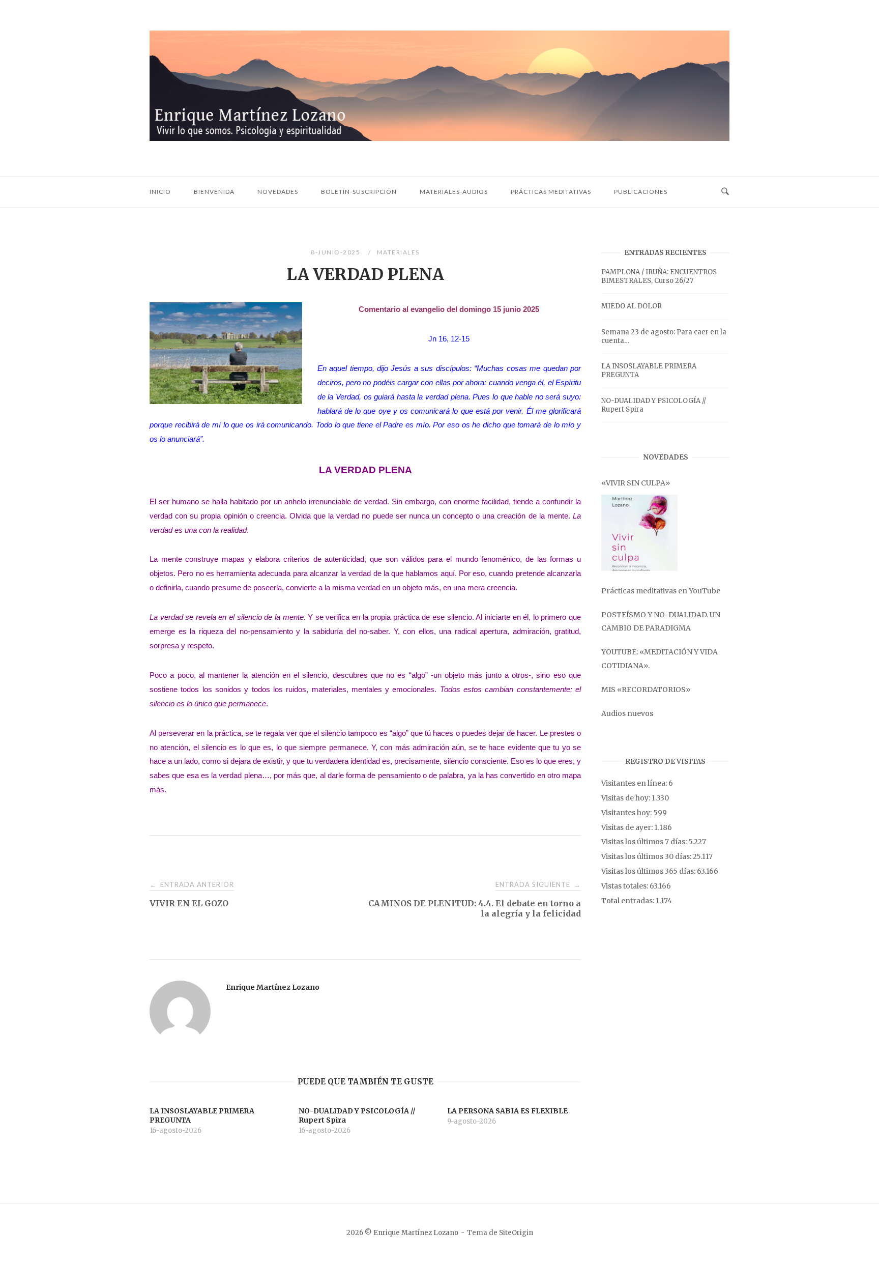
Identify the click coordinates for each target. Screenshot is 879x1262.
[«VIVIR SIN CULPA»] (639, 533)
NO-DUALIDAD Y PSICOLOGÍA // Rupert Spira (653, 405)
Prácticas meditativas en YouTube (660, 590)
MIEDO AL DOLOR (631, 306)
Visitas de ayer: (627, 827)
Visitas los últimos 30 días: (647, 856)
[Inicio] (439, 138)
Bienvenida (214, 191)
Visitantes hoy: (627, 812)
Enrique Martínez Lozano (272, 987)
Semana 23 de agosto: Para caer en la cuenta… (663, 336)
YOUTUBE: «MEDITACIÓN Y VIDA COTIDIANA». (659, 658)
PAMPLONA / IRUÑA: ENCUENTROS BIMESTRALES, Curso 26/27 (659, 276)
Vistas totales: (625, 886)
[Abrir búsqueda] (725, 191)
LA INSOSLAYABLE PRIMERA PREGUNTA (648, 370)
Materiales (398, 252)
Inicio (160, 191)
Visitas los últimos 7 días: (644, 841)
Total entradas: (628, 900)
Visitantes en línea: (634, 783)
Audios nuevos (627, 713)
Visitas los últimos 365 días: (649, 871)
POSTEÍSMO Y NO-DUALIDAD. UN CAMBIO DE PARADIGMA (660, 621)
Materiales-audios (454, 191)
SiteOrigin (516, 1232)
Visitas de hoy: (626, 797)
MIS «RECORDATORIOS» (645, 689)
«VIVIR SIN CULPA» (635, 482)
